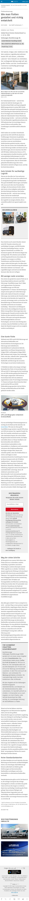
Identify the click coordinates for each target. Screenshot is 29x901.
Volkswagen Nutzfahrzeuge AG (10, 38)
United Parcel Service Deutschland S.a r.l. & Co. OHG (13, 34)
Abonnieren (14, 509)
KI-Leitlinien (24, 876)
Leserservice (5, 876)
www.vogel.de (14, 892)
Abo (19, 876)
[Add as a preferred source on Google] (14, 872)
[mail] (19, 899)
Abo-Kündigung (12, 877)
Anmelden (25, 1)
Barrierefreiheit (9, 880)
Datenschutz (22, 879)
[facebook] (1, 899)
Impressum (16, 880)
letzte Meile (4, 427)
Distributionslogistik (5, 5)
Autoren (22, 880)
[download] (23, 899)
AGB (3, 877)
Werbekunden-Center (8, 879)
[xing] (10, 899)
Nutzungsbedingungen (13, 525)
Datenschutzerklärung (12, 531)
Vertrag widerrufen (22, 877)
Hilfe (6, 877)
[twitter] (5, 899)
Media (16, 879)
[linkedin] (14, 899)
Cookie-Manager (13, 876)
